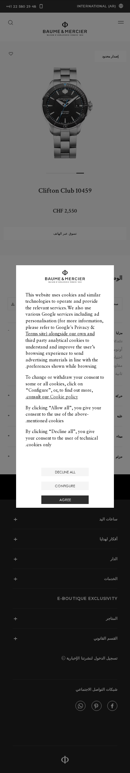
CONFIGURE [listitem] (65, 485)
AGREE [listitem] (65, 499)
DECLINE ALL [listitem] (65, 472)
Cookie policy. (52, 396)
